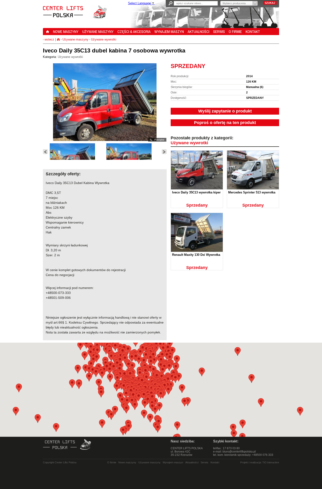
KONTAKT (253, 31)
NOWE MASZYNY (65, 31)
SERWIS (219, 31)
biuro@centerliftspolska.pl (239, 451)
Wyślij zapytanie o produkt (225, 111)
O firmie (111, 462)
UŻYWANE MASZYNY (98, 31)
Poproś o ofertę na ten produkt (225, 122)
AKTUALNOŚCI (198, 31)
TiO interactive (270, 462)
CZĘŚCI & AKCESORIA (134, 31)
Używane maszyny (75, 39)
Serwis (204, 462)
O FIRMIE (235, 31)
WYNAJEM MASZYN (169, 31)
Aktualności (191, 462)
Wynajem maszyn (173, 462)
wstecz (49, 39)
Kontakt (215, 462)
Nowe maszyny (127, 462)
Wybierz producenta (234, 3)
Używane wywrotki (103, 39)
